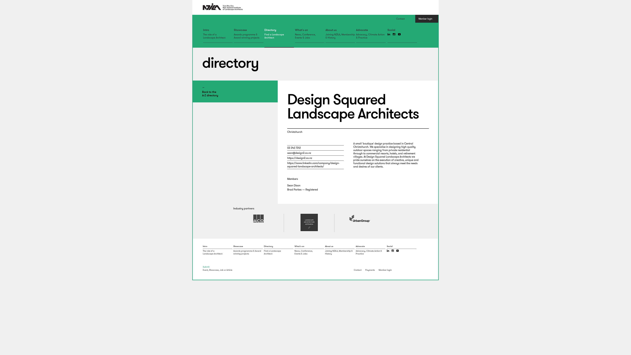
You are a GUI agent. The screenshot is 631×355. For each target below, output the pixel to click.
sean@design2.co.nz (299, 153)
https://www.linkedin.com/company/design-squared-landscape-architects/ (313, 164)
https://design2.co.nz (299, 158)
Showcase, (214, 270)
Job (221, 270)
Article (229, 270)
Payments (370, 270)
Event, (206, 270)
